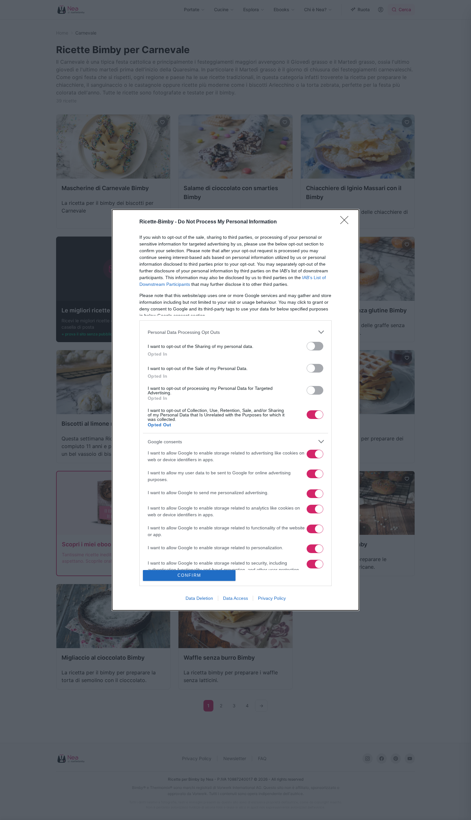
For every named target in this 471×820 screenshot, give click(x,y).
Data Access (235, 598)
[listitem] (235, 332)
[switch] (315, 346)
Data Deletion (199, 598)
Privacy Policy (272, 598)
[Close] (346, 222)
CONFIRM (189, 575)
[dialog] (235, 410)
